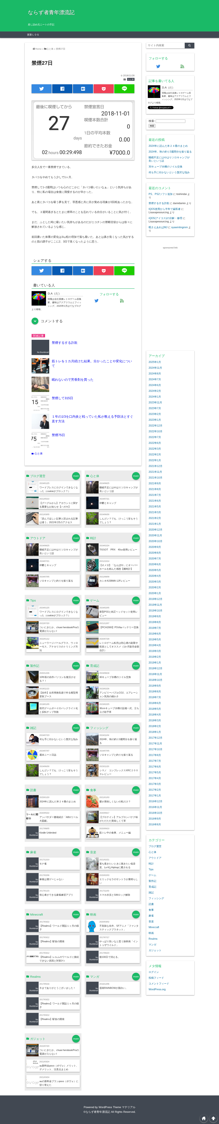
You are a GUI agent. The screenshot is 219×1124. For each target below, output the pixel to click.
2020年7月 (155, 558)
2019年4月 (155, 645)
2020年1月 (155, 593)
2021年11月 (155, 471)
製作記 (152, 880)
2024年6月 (155, 385)
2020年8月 (155, 552)
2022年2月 (155, 454)
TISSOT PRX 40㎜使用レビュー (118, 549)
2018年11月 (155, 674)
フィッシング (156, 898)
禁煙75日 (58, 435)
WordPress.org (157, 989)
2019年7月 (155, 627)
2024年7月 (155, 379)
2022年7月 (155, 437)
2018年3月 (155, 720)
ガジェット (155, 950)
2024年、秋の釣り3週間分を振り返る (170, 151)
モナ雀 (43, 863)
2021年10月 (155, 477)
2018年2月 (155, 726)
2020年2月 (155, 587)
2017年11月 (155, 743)
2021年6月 (155, 500)
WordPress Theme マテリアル (117, 1107)
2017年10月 (155, 749)
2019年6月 (155, 633)
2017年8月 (155, 755)
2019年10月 (155, 610)
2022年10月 (155, 431)
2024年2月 (155, 390)
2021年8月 (155, 489)
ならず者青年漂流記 (51, 12)
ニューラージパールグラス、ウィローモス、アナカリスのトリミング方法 (58, 646)
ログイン (154, 971)
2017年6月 (155, 766)
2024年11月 (155, 367)
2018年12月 (155, 668)
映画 (151, 932)
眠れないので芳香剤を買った (72, 379)
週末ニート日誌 (47, 754)
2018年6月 (155, 703)
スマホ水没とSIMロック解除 (114, 894)
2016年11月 (155, 807)
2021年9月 (155, 483)
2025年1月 (155, 361)
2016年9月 (155, 818)
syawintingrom (179, 227)
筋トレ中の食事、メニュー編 (115, 832)
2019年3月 (155, 651)
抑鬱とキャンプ (107, 503)
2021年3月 (155, 512)
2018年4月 (155, 714)
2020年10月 (155, 541)
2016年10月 (155, 812)
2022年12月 (155, 425)
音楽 (151, 921)
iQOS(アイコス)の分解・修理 (165, 218)
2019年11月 (155, 604)
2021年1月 (155, 523)
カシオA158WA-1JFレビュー (114, 580)
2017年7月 (155, 760)
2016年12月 (155, 801)
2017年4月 (155, 778)
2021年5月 (155, 506)
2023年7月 (155, 408)
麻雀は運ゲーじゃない (51, 879)
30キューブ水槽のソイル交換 (115, 677)
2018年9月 (155, 685)
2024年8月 (155, 373)
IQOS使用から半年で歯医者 (165, 208)
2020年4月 (155, 575)
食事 (151, 909)
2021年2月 (155, 518)
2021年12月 (155, 466)
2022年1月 (155, 460)
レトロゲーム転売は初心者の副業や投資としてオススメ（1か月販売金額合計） (119, 646)
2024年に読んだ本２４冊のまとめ (57, 801)
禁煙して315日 (62, 398)
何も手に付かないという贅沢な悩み (58, 739)
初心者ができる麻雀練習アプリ (56, 894)
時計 (151, 863)
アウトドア (155, 857)
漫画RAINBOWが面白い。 (113, 988)
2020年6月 (155, 564)
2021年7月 (155, 494)
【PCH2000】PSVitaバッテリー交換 (119, 627)
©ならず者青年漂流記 (97, 1111)
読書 (151, 904)
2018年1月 (155, 731)
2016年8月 (155, 824)
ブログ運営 (155, 846)
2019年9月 (155, 616)
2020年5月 (155, 570)
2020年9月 (155, 546)
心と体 (131, 79)
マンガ (152, 944)
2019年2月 (155, 656)
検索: (152, 121)
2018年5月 (155, 708)
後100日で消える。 (109, 957)
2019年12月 (155, 598)
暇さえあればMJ (158, 227)
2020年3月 (155, 581)
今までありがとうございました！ (57, 988)
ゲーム (152, 875)
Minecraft (154, 927)
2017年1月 (155, 795)
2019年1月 (155, 662)
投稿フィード (156, 977)
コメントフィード (159, 983)
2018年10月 (155, 679)
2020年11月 (155, 535)
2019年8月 (155, 622)
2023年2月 (155, 414)
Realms (153, 938)
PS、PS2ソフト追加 (161, 194)
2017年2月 (155, 789)
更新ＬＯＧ (33, 34)
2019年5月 (155, 639)
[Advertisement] (170, 298)
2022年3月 (155, 448)
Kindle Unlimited (47, 832)
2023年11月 (155, 402)
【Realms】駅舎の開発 (51, 941)
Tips (151, 869)
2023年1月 (155, 419)
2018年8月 (155, 691)
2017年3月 (155, 783)
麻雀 (151, 915)
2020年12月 (155, 529)
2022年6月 (155, 442)
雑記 (151, 892)
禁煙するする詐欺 (64, 342)
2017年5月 (155, 772)
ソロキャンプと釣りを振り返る (56, 580)
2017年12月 (155, 737)
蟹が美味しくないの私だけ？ (115, 801)
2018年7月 (155, 697)
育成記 (152, 886)
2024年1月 (155, 396)
